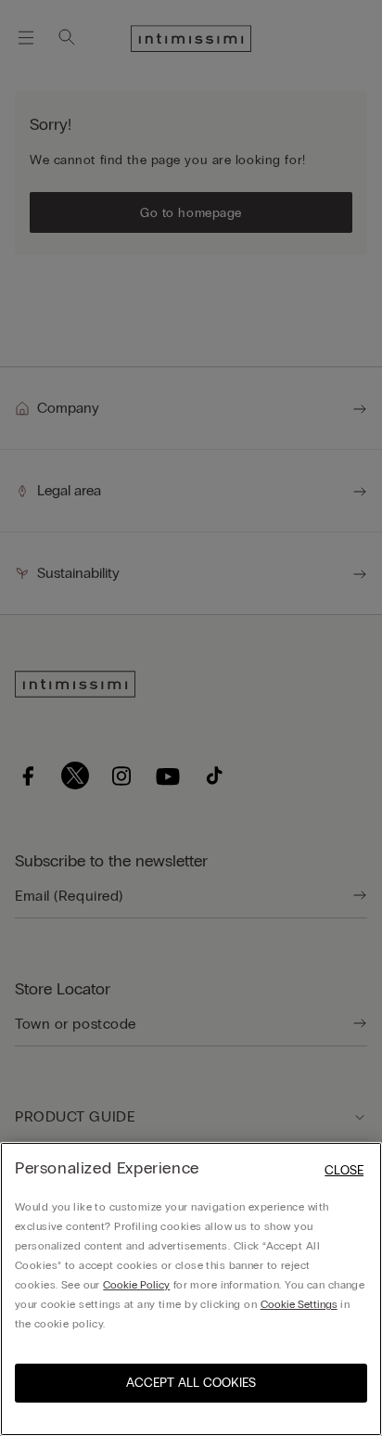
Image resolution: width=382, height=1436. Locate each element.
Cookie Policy (136, 1284)
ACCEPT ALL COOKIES (191, 1383)
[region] (191, 1289)
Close (344, 1170)
